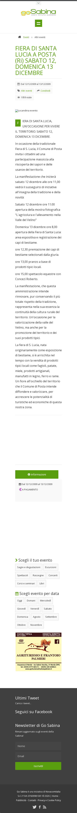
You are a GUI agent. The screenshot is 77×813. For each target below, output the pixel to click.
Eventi (26, 37)
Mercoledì (45, 600)
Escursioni (50, 567)
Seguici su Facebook (33, 711)
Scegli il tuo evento (35, 560)
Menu (38, 23)
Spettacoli (22, 575)
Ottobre (21, 624)
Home (55, 796)
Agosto (36, 616)
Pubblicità (21, 800)
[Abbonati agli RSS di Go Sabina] (44, 807)
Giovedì (21, 608)
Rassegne (38, 575)
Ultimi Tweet (27, 698)
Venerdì (34, 608)
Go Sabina (22, 791)
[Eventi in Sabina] (38, 3)
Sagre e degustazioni (28, 567)
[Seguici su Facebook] (40, 807)
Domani (31, 600)
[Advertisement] (38, 442)
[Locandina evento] (38, 110)
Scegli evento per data (39, 593)
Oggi (19, 600)
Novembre (36, 624)
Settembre (51, 616)
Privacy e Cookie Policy (49, 800)
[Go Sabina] (19, 37)
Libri (42, 583)
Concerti (53, 575)
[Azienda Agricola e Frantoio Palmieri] (38, 670)
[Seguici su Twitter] (35, 807)
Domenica (22, 616)
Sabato (48, 608)
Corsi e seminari (26, 583)
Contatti (32, 800)
